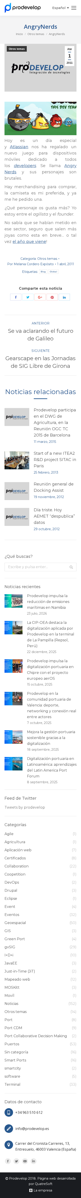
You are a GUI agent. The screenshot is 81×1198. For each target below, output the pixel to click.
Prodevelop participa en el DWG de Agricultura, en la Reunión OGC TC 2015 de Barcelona (55, 423)
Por (30, 264)
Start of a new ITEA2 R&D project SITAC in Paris (55, 459)
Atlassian (19, 146)
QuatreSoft (43, 1184)
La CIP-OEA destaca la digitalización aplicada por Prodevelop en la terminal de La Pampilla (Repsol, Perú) (50, 634)
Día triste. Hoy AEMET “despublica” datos (54, 516)
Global (53, 271)
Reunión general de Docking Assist (54, 487)
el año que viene (29, 241)
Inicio (19, 34)
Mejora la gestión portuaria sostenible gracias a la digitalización (51, 738)
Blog (43, 271)
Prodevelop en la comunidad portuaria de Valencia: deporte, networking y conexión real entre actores (51, 705)
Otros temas (35, 34)
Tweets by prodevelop (24, 807)
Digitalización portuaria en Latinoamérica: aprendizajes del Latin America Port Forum (51, 767)
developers (25, 165)
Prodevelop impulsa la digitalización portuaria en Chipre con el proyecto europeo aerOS (50, 670)
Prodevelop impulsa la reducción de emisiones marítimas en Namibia (48, 602)
